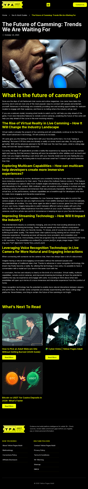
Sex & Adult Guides (19, 15)
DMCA (36, 469)
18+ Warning (39, 460)
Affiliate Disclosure (10, 460)
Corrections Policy (10, 455)
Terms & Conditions (41, 455)
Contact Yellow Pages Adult (44, 445)
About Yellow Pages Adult (12, 445)
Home (4, 15)
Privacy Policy (39, 450)
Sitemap (37, 464)
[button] (48, 4)
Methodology (8, 450)
